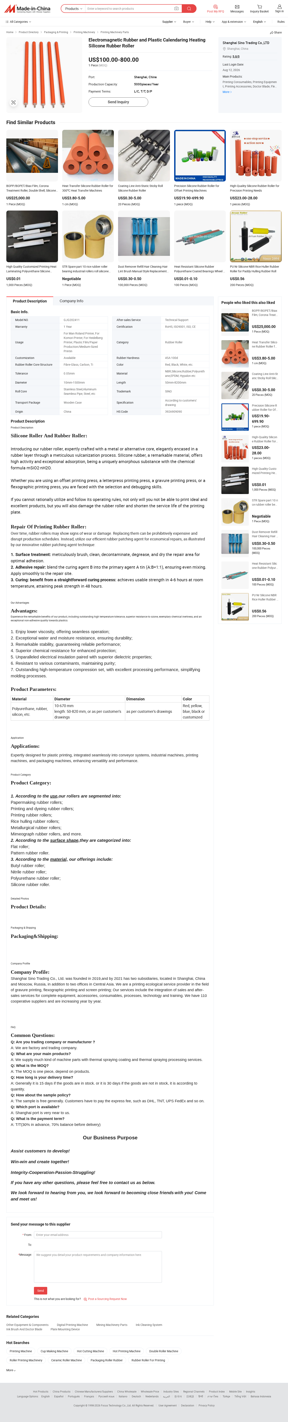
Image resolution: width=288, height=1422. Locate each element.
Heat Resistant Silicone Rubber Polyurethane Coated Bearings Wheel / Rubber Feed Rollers (264, 565)
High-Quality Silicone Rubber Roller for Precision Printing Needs (265, 439)
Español (58, 1396)
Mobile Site (235, 1391)
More (226, 92)
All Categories (19, 22)
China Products (61, 1391)
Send (40, 1291)
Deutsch (136, 1396)
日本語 (190, 1396)
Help (208, 22)
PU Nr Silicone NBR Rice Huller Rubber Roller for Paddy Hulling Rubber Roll (265, 597)
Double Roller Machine (163, 1351)
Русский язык (106, 1396)
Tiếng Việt (240, 1396)
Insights (250, 1391)
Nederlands (152, 1396)
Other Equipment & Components (27, 1325)
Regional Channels (194, 1391)
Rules (281, 22)
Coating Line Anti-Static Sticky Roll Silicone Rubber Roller (265, 376)
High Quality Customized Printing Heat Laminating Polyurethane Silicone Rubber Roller (265, 471)
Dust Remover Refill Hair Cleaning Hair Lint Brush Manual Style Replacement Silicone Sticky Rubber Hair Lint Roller (265, 534)
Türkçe (226, 1396)
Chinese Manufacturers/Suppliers (94, 1391)
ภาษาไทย (212, 1396)
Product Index (217, 1391)
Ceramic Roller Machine (66, 1360)
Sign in (279, 11)
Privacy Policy (207, 1405)
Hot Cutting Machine (90, 1351)
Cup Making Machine (54, 1351)
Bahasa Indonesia (261, 1396)
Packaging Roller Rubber (107, 1360)
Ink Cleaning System (149, 1325)
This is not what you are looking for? (57, 1299)
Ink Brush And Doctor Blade (24, 1329)
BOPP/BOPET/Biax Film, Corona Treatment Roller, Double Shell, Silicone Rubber (265, 313)
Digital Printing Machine (72, 1325)
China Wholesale (126, 1391)
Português (74, 1396)
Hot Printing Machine (126, 1351)
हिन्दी (200, 1396)
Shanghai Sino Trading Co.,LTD (246, 42)
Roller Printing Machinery (26, 1360)
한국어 (178, 1396)
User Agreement (168, 1405)
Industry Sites (171, 1391)
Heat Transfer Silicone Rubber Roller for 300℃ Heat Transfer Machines (265, 344)
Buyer (187, 22)
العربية (166, 1396)
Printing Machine (21, 1351)
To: (30, 1245)
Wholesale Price (150, 1391)
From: (27, 1235)
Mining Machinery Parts (111, 1325)
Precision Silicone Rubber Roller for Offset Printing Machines (265, 407)
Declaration (187, 1405)
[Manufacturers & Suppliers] (27, 8)
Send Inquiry (118, 102)
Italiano (123, 1396)
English (45, 1396)
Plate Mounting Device (65, 1329)
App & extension (232, 22)
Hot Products (40, 1391)
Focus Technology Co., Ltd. (116, 1405)
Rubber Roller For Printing (148, 1360)
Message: (25, 1255)
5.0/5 (236, 56)
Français (89, 1396)
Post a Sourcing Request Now (105, 1299)
